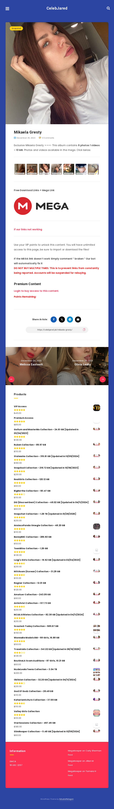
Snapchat (16, 28)
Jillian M (90, 760)
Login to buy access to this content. (36, 291)
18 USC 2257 (16, 765)
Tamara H (91, 771)
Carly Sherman (93, 750)
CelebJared (57, 8)
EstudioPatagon (66, 799)
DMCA (13, 761)
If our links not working (28, 229)
